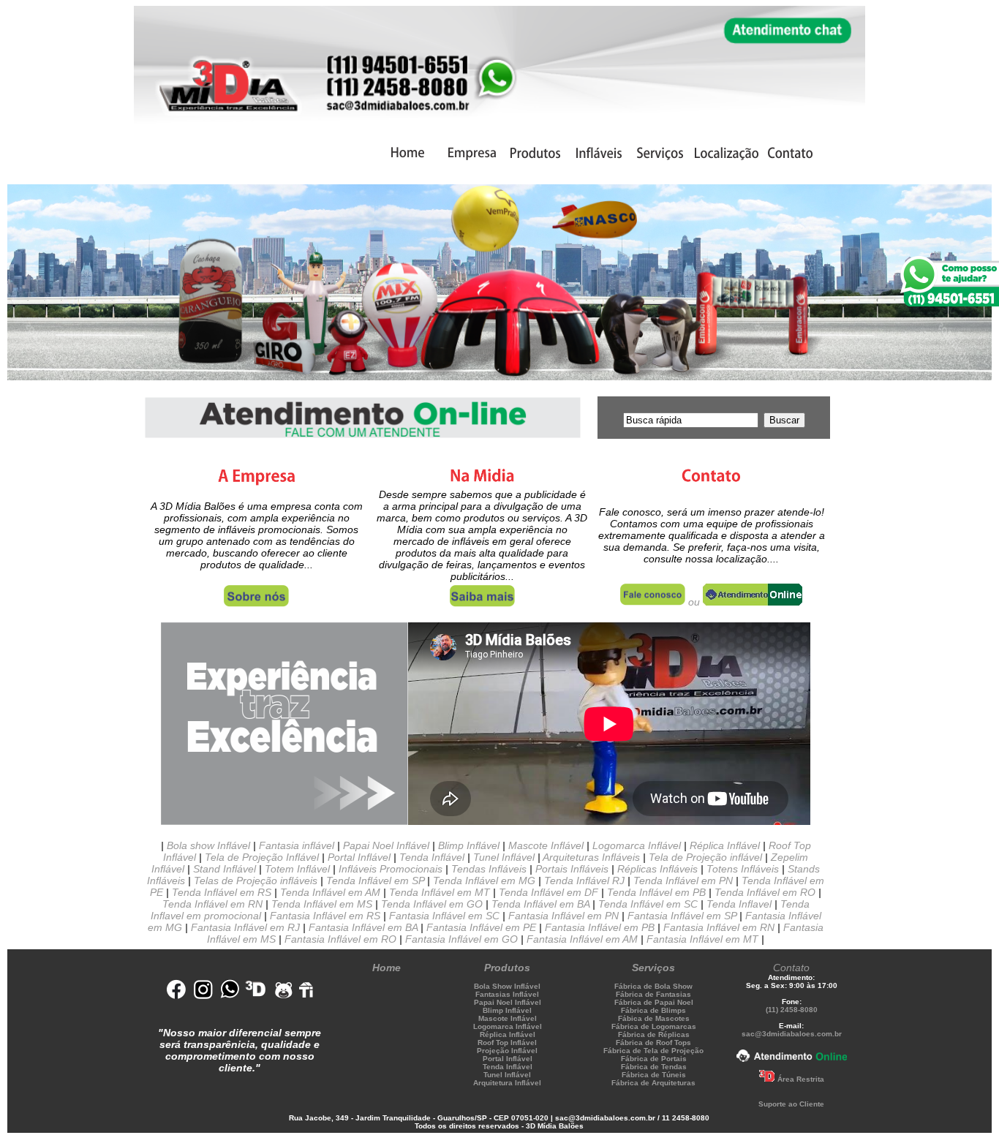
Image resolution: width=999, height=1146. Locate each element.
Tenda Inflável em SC (646, 904)
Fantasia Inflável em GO (461, 939)
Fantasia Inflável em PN (563, 915)
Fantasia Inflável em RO (340, 939)
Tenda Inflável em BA (539, 904)
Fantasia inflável (296, 845)
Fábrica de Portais (654, 1059)
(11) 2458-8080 (792, 1010)
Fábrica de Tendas (654, 1067)
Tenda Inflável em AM (330, 892)
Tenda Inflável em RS (221, 892)
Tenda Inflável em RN (212, 904)
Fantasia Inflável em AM (582, 939)
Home (386, 967)
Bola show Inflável (208, 845)
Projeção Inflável (507, 1051)
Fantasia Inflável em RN (718, 927)
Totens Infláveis (742, 869)
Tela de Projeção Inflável (262, 857)
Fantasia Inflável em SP (681, 915)
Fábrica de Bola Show (653, 986)
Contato (791, 967)
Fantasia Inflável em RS (325, 915)
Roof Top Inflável (507, 1042)
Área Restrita (800, 1079)
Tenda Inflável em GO (432, 904)
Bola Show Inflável (507, 986)
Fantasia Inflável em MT (703, 939)
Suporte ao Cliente (791, 1104)
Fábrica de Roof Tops (653, 1042)
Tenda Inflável (431, 857)
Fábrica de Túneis (654, 1075)
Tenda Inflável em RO (765, 892)
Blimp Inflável (468, 845)
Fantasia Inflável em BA (363, 927)
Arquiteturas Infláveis (591, 857)
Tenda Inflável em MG (484, 880)
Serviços (653, 967)
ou (694, 602)
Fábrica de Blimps (653, 1010)
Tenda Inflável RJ (584, 880)
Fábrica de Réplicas (654, 1034)
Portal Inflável (359, 857)
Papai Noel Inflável (386, 845)
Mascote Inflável (546, 845)
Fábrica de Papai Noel (653, 1002)
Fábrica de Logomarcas (653, 1026)
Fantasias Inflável (507, 994)
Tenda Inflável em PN (683, 880)
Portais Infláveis (571, 869)
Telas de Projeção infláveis (255, 880)
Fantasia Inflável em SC (444, 915)
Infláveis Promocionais (390, 869)
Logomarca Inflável (636, 845)
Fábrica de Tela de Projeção (653, 1051)
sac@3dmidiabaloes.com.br (792, 1034)
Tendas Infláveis (489, 869)
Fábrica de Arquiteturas (653, 1083)
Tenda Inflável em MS (321, 904)
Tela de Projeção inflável (705, 857)
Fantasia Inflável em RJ (245, 927)
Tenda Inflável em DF (548, 892)
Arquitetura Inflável (507, 1083)
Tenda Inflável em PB (656, 892)
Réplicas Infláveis (657, 869)
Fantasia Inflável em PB (600, 927)
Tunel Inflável (504, 857)
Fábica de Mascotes (654, 1018)
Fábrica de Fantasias (653, 994)
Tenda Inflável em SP (375, 880)
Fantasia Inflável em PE (481, 927)
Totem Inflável (297, 869)
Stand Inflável (224, 869)
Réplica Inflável (725, 845)
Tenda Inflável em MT (439, 892)
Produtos (507, 967)
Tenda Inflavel (739, 904)
